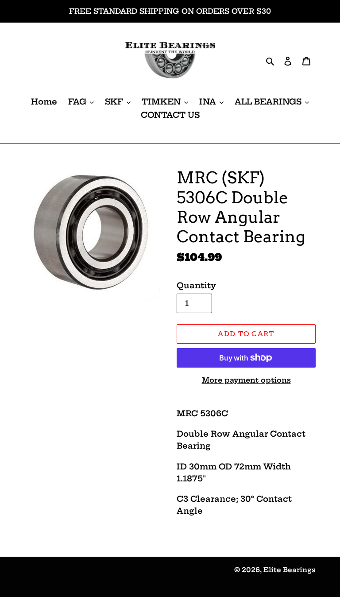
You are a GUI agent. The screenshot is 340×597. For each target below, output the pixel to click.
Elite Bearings (289, 570)
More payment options (246, 380)
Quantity (196, 285)
